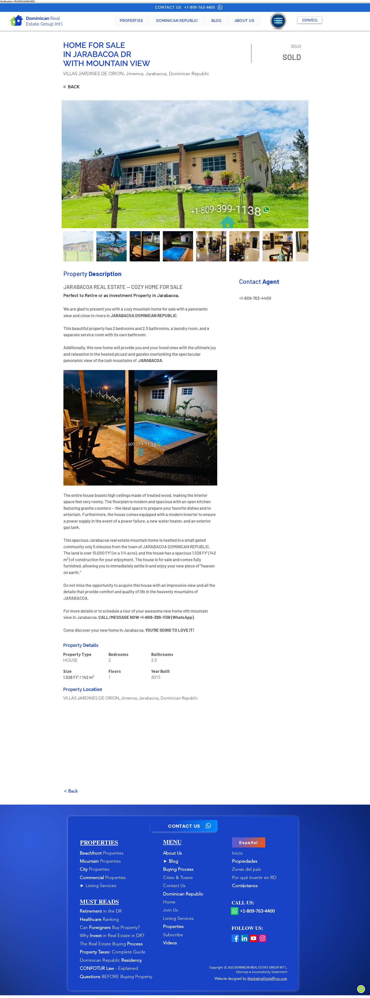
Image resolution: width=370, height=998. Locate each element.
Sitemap (242, 972)
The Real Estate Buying (103, 944)
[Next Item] (300, 164)
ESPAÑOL (310, 20)
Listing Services (101, 885)
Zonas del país (246, 869)
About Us (172, 853)
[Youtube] (253, 938)
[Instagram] (262, 938)
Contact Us (174, 885)
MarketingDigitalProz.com (267, 978)
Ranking (111, 919)
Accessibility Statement (269, 972)
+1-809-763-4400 (199, 7)
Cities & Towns (178, 877)
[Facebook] (235, 938)
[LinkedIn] (244, 938)
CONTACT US (168, 7)
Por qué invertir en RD (254, 877)
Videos (170, 943)
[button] (131, 20)
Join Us (170, 910)
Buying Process (178, 869)
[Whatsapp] (234, 911)
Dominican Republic (183, 894)
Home (169, 902)
